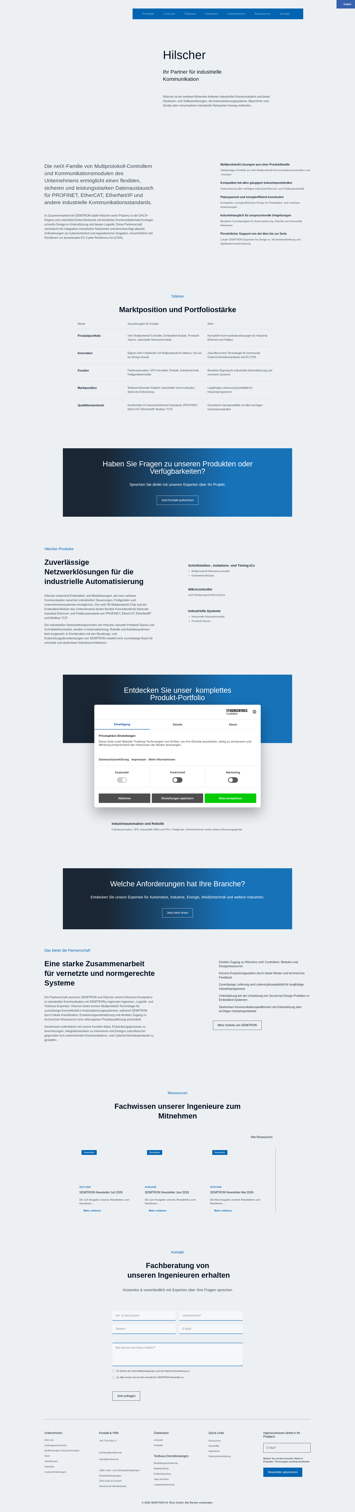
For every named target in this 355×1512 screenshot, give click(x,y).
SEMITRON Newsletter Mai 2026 (231, 1192)
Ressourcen (263, 13)
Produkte (148, 13)
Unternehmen (236, 13)
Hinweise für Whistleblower (112, 1486)
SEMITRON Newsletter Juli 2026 (101, 1192)
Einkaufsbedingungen (110, 1475)
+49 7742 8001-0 (107, 1441)
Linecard (169, 13)
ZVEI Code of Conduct (110, 1481)
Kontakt (285, 13)
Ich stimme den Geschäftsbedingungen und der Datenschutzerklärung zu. (153, 1371)
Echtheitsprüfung (162, 1474)
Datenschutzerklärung (220, 1456)
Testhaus (190, 13)
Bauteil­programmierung (166, 1463)
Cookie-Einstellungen (55, 1472)
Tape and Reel (161, 1479)
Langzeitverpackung (164, 1484)
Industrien (211, 13)
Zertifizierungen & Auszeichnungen (62, 1450)
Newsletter (89, 1152)
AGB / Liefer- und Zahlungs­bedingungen (119, 1470)
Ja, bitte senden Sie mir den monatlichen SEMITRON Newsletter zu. (150, 1377)
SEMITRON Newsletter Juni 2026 (167, 1192)
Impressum (214, 1451)
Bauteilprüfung (161, 1468)
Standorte (49, 1466)
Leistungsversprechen (55, 1445)
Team (47, 1456)
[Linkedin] (211, 1467)
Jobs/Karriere (51, 1461)
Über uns (49, 1440)
